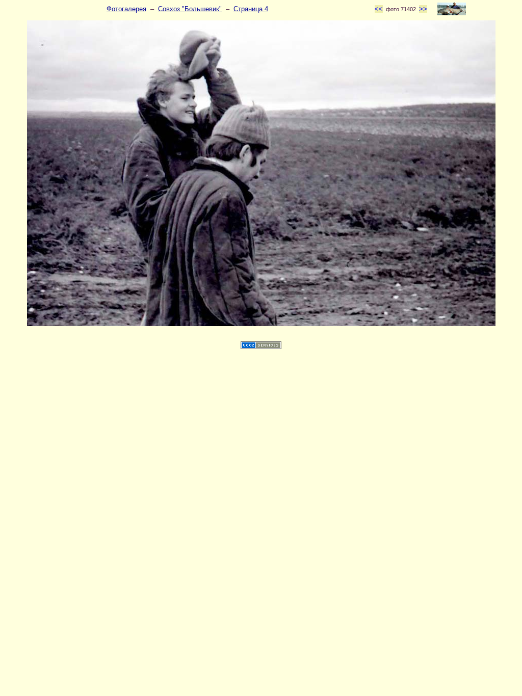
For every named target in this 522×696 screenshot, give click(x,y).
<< (379, 9)
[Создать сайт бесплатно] (261, 347)
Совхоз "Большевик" (190, 9)
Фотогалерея (126, 9)
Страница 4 (250, 9)
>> (423, 9)
